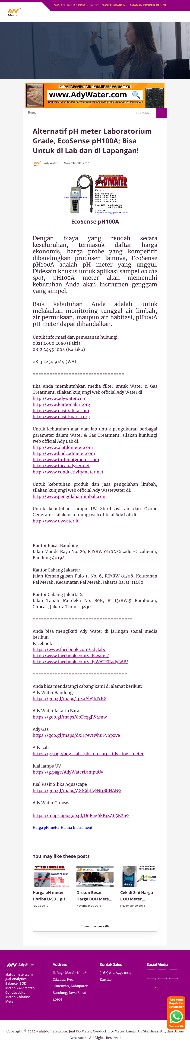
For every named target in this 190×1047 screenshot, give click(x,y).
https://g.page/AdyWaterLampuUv (68, 772)
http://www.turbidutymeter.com (66, 459)
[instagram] (173, 974)
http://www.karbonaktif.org (61, 404)
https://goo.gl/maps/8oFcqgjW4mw (70, 717)
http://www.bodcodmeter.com (64, 453)
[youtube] (162, 983)
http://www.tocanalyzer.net (61, 465)
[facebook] (151, 974)
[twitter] (162, 974)
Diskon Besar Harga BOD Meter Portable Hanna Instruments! (93, 896)
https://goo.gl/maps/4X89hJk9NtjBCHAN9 (77, 790)
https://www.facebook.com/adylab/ (69, 649)
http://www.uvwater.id (56, 521)
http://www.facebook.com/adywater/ (71, 655)
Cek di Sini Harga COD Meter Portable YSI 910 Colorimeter (136, 896)
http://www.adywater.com (60, 398)
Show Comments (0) (95, 926)
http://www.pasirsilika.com (61, 410)
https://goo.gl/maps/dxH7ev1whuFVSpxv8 (76, 735)
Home (32, 112)
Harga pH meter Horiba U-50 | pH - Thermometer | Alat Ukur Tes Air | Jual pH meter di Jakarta (51, 896)
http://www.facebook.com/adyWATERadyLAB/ (80, 661)
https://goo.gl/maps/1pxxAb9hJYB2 (69, 698)
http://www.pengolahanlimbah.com (70, 496)
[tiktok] (151, 983)
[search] (165, 16)
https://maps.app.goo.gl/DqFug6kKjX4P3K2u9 (81, 815)
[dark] (173, 16)
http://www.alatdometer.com (63, 447)
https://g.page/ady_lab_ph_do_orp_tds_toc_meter (88, 753)
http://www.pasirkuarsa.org (61, 416)
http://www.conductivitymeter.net (68, 472)
